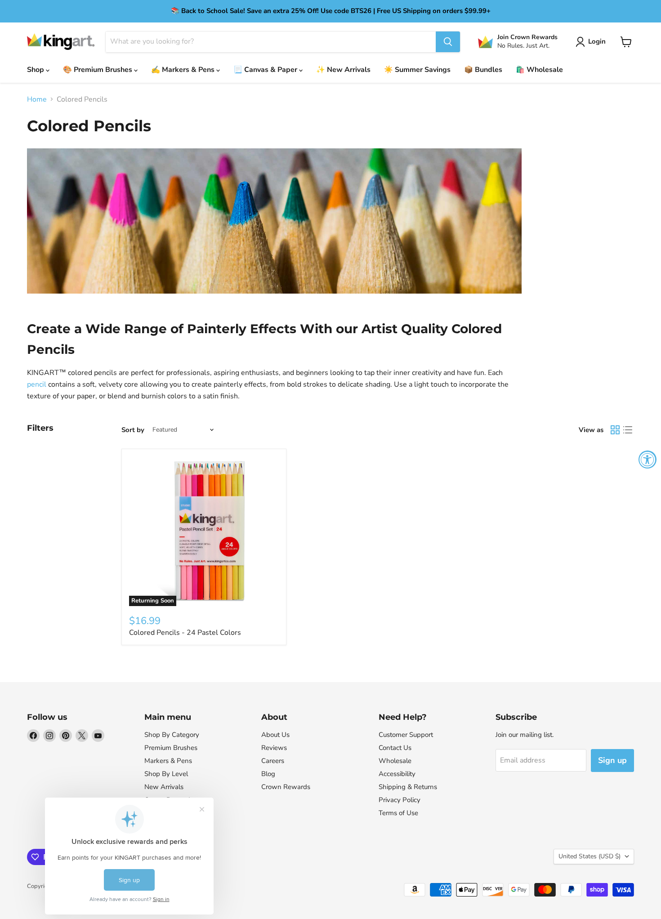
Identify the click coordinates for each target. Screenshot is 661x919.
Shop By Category (171, 734)
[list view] (627, 430)
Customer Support (406, 734)
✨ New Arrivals (343, 70)
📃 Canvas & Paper (266, 70)
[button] (592, 41)
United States (589, 856)
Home (37, 99)
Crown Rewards (285, 786)
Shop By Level (166, 773)
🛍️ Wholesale (539, 70)
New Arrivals (163, 786)
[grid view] (615, 430)
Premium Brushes (170, 747)
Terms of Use (398, 812)
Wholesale (395, 760)
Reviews (274, 747)
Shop (36, 70)
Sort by (132, 430)
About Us (275, 734)
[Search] (448, 41)
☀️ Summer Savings (417, 70)
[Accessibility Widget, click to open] (648, 459)
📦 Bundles (483, 70)
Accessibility (397, 773)
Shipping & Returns (408, 786)
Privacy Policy (399, 799)
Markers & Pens (168, 760)
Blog (268, 773)
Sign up (612, 760)
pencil (36, 384)
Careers (272, 760)
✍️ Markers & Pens (183, 70)
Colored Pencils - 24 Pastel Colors (185, 633)
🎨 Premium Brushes (98, 70)
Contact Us (395, 747)
